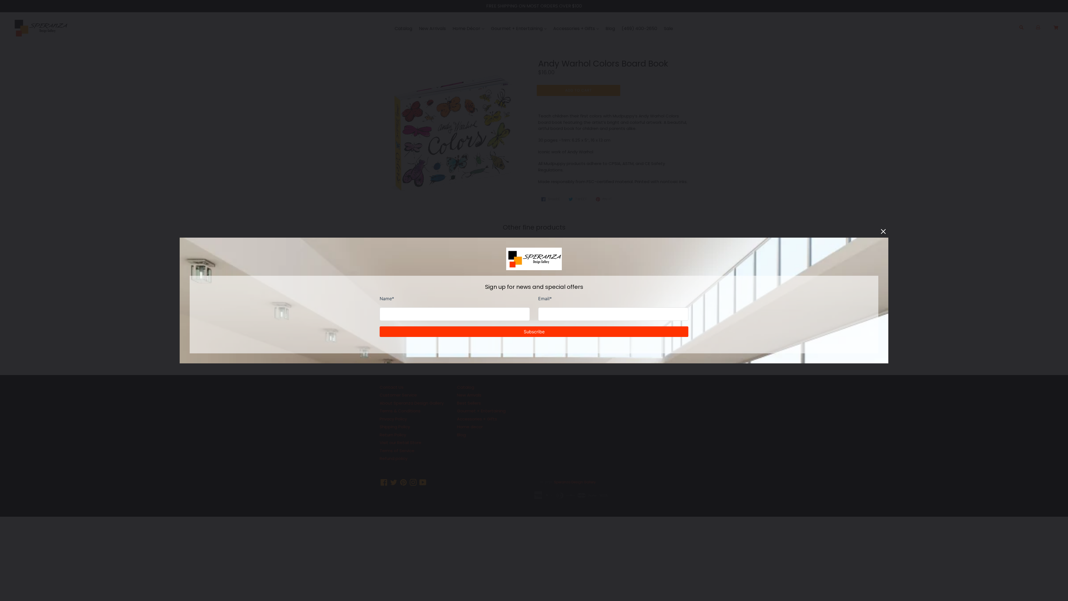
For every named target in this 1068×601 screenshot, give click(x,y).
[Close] (883, 231)
